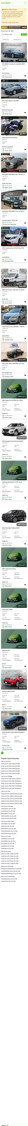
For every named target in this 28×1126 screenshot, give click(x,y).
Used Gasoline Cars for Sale (8, 816)
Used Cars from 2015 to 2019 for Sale (11, 798)
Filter (24, 34)
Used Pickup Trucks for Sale (8, 833)
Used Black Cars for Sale (7, 838)
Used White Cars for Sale (8, 841)
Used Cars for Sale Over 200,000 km (11, 788)
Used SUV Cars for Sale (7, 826)
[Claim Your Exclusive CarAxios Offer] (14, 27)
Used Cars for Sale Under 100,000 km (11, 783)
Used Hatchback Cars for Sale (9, 831)
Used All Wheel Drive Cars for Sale (10, 871)
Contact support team (13, 22)
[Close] (25, 9)
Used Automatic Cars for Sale (9, 878)
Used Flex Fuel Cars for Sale (8, 818)
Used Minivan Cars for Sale (8, 828)
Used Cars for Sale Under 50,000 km (11, 781)
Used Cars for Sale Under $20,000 (10, 768)
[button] (25, 76)
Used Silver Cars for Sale (8, 843)
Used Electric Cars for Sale (8, 808)
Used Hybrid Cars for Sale (8, 811)
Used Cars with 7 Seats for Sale (9, 863)
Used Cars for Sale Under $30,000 (10, 771)
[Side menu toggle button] (25, 3)
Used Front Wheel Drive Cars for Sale (11, 868)
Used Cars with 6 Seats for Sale (9, 861)
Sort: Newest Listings (7, 34)
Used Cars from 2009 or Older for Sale (11, 803)
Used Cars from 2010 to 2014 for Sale (11, 801)
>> (18, 752)
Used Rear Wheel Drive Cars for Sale (11, 873)
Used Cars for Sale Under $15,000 (10, 766)
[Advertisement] (14, 265)
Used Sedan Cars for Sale (8, 823)
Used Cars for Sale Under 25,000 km (11, 778)
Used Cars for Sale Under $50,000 (10, 773)
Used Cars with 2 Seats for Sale (9, 853)
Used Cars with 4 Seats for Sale (9, 856)
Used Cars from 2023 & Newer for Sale (11, 793)
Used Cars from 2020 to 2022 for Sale (11, 796)
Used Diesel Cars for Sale (8, 813)
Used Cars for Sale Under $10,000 (10, 763)
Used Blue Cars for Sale (7, 846)
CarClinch (5, 3)
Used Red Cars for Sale (7, 848)
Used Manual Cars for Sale (8, 881)
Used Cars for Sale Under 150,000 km (11, 786)
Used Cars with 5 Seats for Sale (9, 858)
